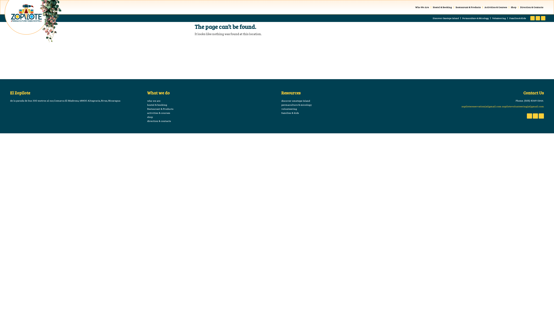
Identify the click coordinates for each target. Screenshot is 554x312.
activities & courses (495, 7)
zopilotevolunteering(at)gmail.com (522, 106)
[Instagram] (543, 18)
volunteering (499, 18)
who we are (422, 7)
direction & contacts (531, 7)
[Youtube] (538, 18)
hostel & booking (442, 7)
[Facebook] (532, 18)
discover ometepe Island (446, 18)
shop (513, 7)
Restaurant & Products (468, 7)
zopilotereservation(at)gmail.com (481, 106)
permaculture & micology (475, 18)
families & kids (517, 18)
